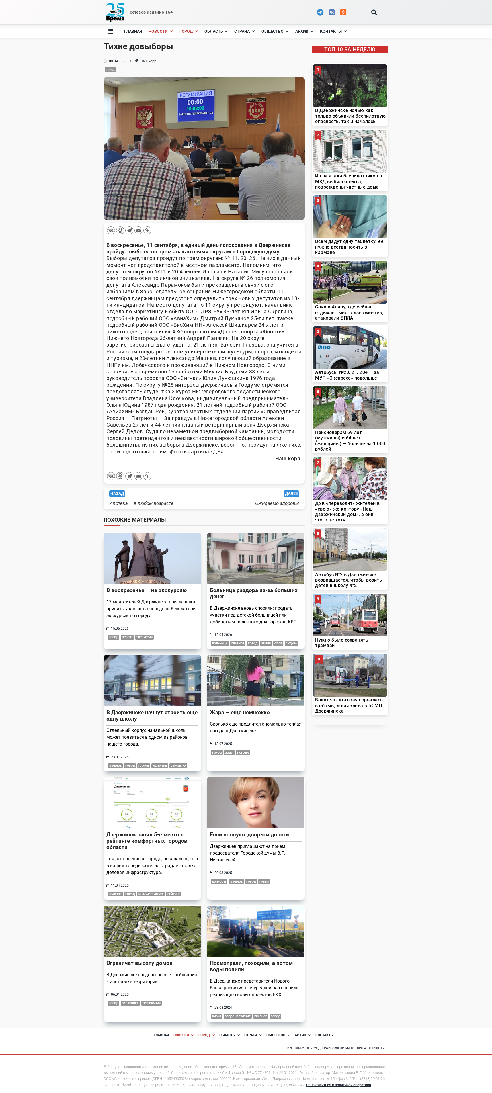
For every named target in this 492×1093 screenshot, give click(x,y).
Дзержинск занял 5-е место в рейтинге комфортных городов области (146, 840)
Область (213, 31)
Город (186, 31)
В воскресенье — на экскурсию (146, 590)
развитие (160, 765)
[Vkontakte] (111, 230)
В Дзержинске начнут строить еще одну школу (152, 715)
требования (151, 1003)
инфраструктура (151, 894)
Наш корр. (148, 61)
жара (229, 752)
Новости (158, 31)
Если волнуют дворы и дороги (249, 834)
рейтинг (173, 894)
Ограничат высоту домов (139, 963)
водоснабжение (238, 1016)
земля (266, 643)
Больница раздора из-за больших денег (254, 593)
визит (216, 1016)
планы (143, 765)
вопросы (219, 881)
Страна (242, 31)
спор (278, 643)
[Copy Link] (147, 230)
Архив (301, 31)
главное (237, 643)
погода (243, 752)
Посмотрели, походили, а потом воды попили (251, 966)
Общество (272, 31)
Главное (115, 894)
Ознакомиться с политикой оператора (338, 1085)
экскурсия (144, 637)
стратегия (178, 765)
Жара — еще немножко (240, 712)
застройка (130, 1003)
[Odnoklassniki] (120, 230)
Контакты (331, 31)
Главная (133, 31)
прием (264, 881)
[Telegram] (129, 230)
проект (127, 637)
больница (220, 643)
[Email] (138, 230)
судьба (291, 643)
